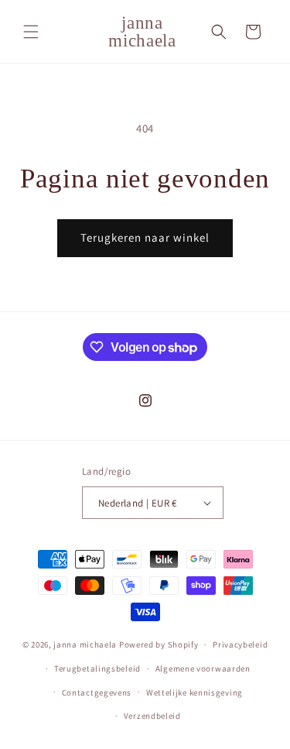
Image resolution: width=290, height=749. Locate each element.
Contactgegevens (97, 692)
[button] (31, 32)
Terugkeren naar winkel (145, 237)
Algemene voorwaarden (203, 668)
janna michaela (85, 644)
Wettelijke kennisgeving (194, 692)
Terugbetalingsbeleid (97, 668)
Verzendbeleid (152, 715)
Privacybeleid (240, 644)
